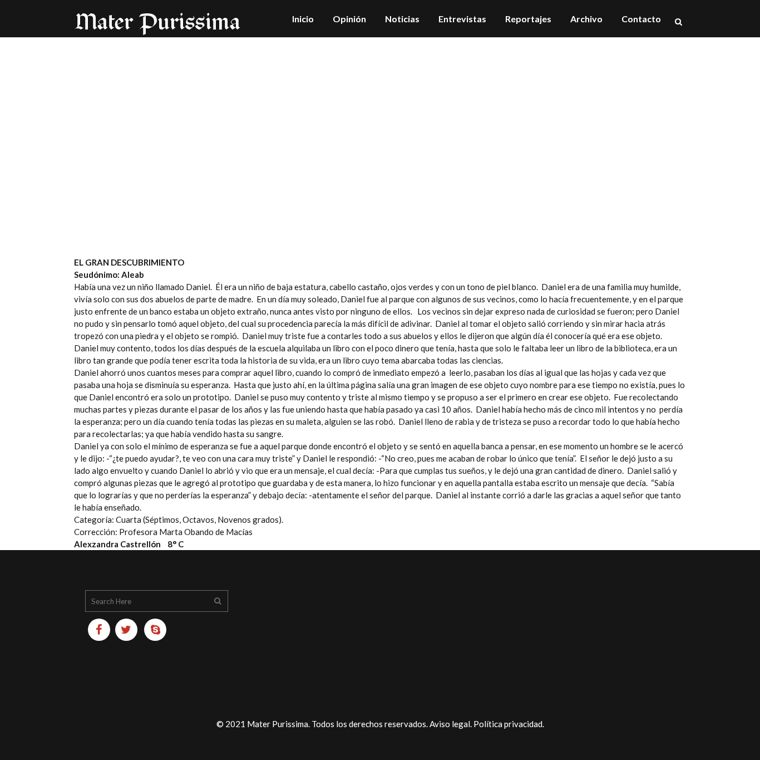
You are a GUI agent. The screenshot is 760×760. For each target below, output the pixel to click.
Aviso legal (450, 724)
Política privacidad (507, 724)
